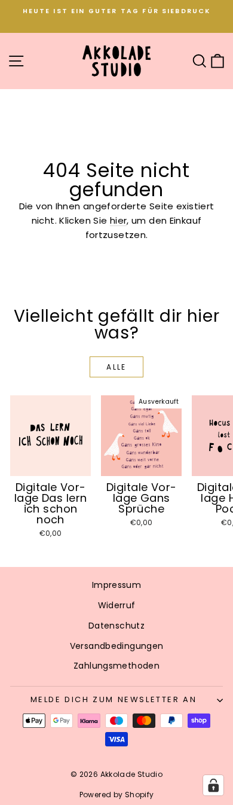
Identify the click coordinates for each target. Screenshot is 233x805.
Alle (116, 367)
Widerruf (117, 605)
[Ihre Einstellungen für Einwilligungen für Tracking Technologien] (213, 785)
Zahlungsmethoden (116, 666)
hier (118, 220)
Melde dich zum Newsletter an (113, 699)
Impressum (116, 585)
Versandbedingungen (117, 646)
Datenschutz (116, 626)
